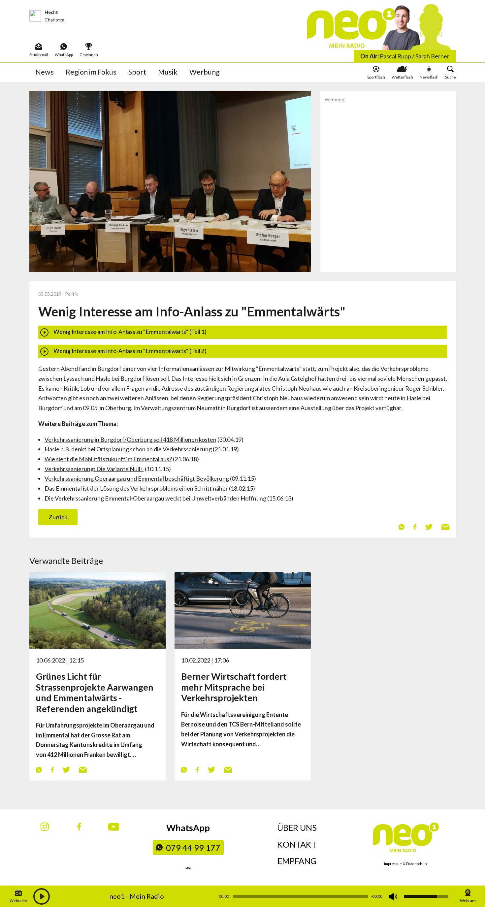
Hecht (51, 12)
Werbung (204, 72)
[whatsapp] (401, 526)
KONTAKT (297, 844)
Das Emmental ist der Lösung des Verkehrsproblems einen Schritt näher (136, 488)
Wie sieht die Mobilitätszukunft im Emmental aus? (108, 459)
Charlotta (54, 19)
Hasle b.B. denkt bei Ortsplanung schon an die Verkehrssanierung (128, 449)
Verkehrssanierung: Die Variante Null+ (94, 468)
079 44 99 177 (193, 848)
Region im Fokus (91, 72)
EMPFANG (297, 861)
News (44, 72)
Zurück (57, 517)
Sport (137, 72)
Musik (168, 72)
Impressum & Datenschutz (406, 863)
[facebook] (415, 526)
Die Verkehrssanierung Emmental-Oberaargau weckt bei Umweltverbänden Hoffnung (155, 498)
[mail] (445, 526)
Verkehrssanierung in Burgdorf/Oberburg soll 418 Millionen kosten (130, 439)
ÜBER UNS (297, 827)
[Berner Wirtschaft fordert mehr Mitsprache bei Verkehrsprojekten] (243, 609)
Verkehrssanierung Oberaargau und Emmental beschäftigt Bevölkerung (137, 478)
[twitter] (429, 526)
